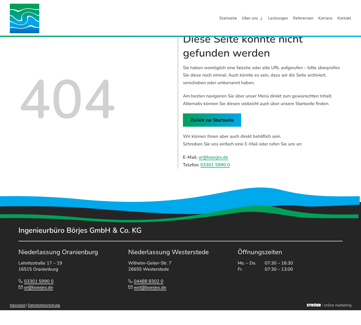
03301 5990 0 (215, 165)
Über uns (250, 18)
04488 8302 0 (148, 281)
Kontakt (344, 18)
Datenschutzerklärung (44, 305)
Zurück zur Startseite (212, 120)
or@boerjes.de (213, 157)
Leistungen (278, 18)
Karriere (325, 18)
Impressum (18, 305)
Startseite (228, 18)
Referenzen (303, 18)
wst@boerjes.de (150, 287)
